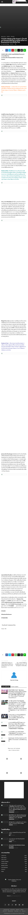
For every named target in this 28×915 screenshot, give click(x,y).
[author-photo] (14, 678)
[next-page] (4, 744)
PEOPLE (10, 841)
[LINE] (24, 50)
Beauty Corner (12, 4)
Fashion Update (4, 717)
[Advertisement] (14, 16)
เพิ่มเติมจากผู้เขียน (14, 686)
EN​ (20, 911)
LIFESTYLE (6, 4)
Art (9, 835)
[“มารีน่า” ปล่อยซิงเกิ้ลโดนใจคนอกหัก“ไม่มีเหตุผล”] (4, 834)
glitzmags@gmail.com (16, 896)
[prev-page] (2, 744)
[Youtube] (22, 905)
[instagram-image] (7, 759)
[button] (2, 2)
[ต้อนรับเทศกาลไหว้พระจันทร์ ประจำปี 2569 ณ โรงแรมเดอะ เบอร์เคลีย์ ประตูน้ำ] (4, 739)
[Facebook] (6, 50)
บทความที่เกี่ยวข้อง (6, 686)
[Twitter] (9, 50)
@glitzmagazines (14, 750)
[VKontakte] (19, 905)
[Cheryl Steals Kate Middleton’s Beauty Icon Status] (4, 846)
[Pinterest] (12, 50)
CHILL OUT (11, 824)
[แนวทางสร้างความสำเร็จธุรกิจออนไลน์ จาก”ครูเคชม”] (4, 840)
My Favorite (12, 909)
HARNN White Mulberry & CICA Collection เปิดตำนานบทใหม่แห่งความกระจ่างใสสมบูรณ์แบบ (7, 665)
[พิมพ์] (21, 50)
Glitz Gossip (11, 847)
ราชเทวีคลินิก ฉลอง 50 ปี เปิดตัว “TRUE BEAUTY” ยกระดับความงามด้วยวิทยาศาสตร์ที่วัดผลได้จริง (17, 733)
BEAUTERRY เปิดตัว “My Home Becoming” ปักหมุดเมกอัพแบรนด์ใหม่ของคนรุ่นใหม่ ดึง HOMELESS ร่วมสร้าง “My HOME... (17, 816)
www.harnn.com (20, 607)
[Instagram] (8, 904)
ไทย (17, 0)
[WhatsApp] (15, 50)
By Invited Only (6, 909)
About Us (23, 911)
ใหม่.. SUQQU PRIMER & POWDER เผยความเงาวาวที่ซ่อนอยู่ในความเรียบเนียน (21, 664)
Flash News (16, 911)
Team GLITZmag (5, 44)
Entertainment (11, 812)
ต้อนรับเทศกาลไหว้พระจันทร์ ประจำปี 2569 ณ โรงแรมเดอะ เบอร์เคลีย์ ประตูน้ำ (17, 739)
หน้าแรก (2, 4)
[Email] (18, 50)
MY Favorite (12, 36)
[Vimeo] (15, 905)
